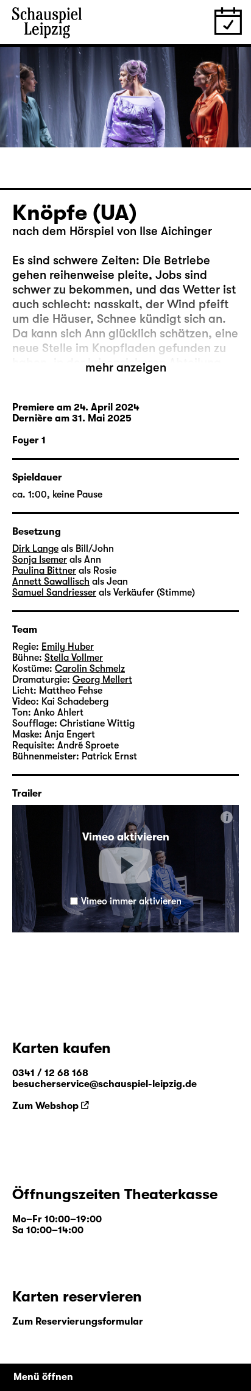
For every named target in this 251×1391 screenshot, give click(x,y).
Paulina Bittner (44, 570)
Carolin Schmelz (90, 668)
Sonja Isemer (39, 559)
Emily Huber (67, 646)
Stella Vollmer (73, 657)
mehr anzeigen (125, 368)
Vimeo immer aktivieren (131, 901)
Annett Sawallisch (51, 581)
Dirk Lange (35, 548)
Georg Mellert (102, 679)
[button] (125, 865)
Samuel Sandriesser (54, 592)
